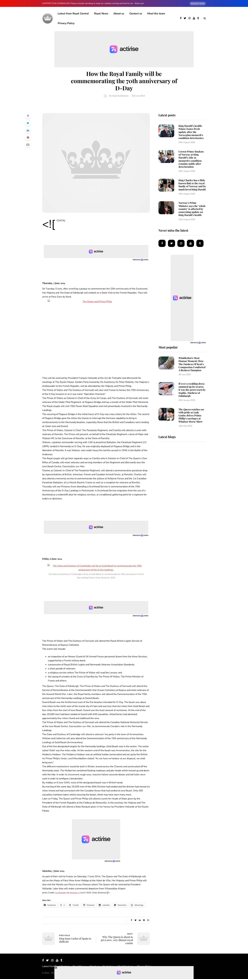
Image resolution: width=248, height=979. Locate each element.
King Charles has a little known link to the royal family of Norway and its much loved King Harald (192, 185)
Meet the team (156, 13)
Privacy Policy (66, 23)
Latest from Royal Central (73, 13)
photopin (73, 892)
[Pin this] (28, 137)
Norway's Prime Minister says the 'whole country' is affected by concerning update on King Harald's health (192, 209)
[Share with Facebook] (28, 116)
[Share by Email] (28, 145)
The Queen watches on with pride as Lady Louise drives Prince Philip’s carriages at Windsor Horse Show (191, 415)
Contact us (135, 13)
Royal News (101, 13)
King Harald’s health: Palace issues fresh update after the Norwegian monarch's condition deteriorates (191, 132)
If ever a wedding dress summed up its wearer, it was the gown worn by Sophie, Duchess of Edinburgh (192, 389)
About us (118, 13)
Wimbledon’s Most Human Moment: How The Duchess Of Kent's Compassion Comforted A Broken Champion (192, 364)
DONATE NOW (197, 3)
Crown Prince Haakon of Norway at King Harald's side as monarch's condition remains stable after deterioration (191, 159)
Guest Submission (120, 95)
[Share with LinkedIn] (28, 130)
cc (79, 892)
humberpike (60, 892)
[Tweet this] (28, 123)
